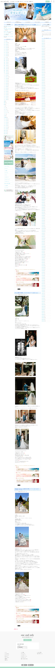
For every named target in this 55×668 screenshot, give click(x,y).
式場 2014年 (6, 62)
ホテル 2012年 (6, 49)
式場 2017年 (5, 130)
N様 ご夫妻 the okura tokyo (7, 26)
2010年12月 (43, 285)
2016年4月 (43, 189)
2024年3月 (43, 56)
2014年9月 (43, 215)
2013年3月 (43, 241)
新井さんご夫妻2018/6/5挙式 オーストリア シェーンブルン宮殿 (25, 24)
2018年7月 (43, 147)
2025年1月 (43, 46)
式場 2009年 (6, 70)
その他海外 (5, 117)
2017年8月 (43, 163)
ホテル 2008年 (6, 55)
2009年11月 (43, 306)
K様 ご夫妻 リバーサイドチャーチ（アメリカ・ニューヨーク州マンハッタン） (8, 29)
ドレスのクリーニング (7, 179)
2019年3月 (43, 134)
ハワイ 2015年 (6, 75)
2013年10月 (43, 231)
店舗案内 (6, 658)
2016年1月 (43, 194)
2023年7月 (43, 61)
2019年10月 (43, 124)
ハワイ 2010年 (6, 83)
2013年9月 (43, 233)
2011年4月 (43, 278)
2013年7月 (43, 236)
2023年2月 (43, 69)
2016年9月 (43, 181)
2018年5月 (43, 150)
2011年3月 (43, 280)
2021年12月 (43, 85)
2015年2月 (43, 210)
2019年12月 (43, 121)
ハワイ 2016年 (6, 73)
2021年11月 (43, 87)
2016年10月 (43, 179)
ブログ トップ (8, 22)
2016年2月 (43, 192)
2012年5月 (43, 257)
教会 (4, 104)
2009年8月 (43, 311)
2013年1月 (43, 244)
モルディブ (5, 109)
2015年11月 (43, 197)
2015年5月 (43, 207)
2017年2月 (43, 173)
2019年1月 (43, 137)
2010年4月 (43, 298)
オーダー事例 (17, 1)
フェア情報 (6, 170)
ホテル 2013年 (6, 47)
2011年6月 (43, 275)
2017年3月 (43, 171)
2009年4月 (43, 317)
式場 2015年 (6, 60)
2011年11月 (43, 267)
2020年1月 (43, 119)
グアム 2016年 (6, 88)
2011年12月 (43, 265)
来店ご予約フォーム (39, 653)
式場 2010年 (6, 68)
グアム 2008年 (6, 99)
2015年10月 (43, 199)
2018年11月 (43, 140)
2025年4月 (43, 43)
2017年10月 (43, 160)
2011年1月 (43, 283)
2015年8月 (43, 202)
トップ (6, 652)
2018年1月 (43, 155)
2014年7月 (43, 218)
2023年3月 (43, 67)
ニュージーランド (6, 112)
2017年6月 (43, 166)
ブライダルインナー (7, 181)
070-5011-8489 (20, 647)
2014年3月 (43, 223)
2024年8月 (43, 51)
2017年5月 (43, 168)
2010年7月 (43, 293)
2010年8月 (43, 291)
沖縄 (4, 101)
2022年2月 (43, 82)
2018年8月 (43, 145)
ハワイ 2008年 (6, 86)
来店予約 (47, 1)
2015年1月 (43, 212)
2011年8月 (43, 272)
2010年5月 (43, 296)
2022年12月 (43, 72)
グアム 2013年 (6, 91)
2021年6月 (43, 93)
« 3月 (42, 36)
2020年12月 (43, 103)
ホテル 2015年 (6, 44)
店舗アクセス (31, 1)
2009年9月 (43, 309)
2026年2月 (43, 41)
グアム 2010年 (6, 96)
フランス (5, 107)
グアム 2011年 (6, 94)
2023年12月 (43, 59)
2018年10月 (43, 142)
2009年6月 (43, 314)
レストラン (5, 57)
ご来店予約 (46, 22)
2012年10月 (43, 249)
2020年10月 (43, 106)
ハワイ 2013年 (6, 78)
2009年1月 (43, 319)
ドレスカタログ (12, 1)
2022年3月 (43, 80)
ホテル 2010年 (6, 52)
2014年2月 (43, 225)
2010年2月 (43, 301)
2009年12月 (43, 304)
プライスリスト (23, 653)
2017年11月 (43, 158)
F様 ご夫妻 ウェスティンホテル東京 (8, 36)
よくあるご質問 (39, 652)
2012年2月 (43, 262)
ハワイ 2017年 (6, 120)
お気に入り (6, 660)
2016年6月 (43, 186)
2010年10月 (43, 288)
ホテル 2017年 (6, 125)
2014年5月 (43, 220)
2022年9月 (43, 74)
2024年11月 (43, 48)
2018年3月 (43, 153)
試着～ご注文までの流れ (7, 183)
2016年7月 (43, 184)
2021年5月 (43, 95)
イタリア (5, 114)
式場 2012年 (6, 65)
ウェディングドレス (7, 166)
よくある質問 (6, 185)
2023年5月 (43, 64)
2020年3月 (43, 116)
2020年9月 (43, 108)
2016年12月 (43, 176)
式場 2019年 (5, 133)
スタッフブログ (26, 1)
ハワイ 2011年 (6, 81)
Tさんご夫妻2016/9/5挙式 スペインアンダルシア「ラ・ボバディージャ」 (26, 292)
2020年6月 (43, 111)
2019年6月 (43, 129)
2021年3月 (43, 98)
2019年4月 (43, 132)
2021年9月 (43, 90)
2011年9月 (43, 270)
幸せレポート (21, 1)
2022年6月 (43, 77)
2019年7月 (43, 127)
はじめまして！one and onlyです (18, 22)
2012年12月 (43, 246)
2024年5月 (43, 54)
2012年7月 (43, 254)
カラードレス (6, 168)
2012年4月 (43, 259)
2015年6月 (43, 205)
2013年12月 (43, 228)
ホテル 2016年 (6, 42)
